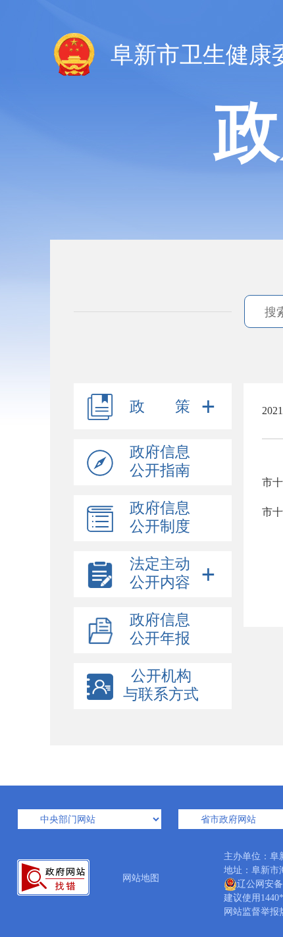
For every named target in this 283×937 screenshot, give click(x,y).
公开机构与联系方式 (161, 685)
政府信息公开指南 (160, 461)
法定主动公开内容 (160, 573)
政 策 (160, 406)
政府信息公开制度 (160, 517)
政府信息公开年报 (160, 629)
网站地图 (140, 878)
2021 (272, 410)
